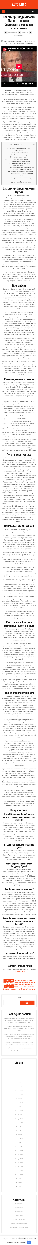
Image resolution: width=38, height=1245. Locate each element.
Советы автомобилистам (19, 1223)
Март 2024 (19, 1143)
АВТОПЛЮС (19, 4)
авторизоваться (19, 971)
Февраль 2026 (19, 1087)
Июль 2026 (19, 1067)
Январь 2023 (19, 1175)
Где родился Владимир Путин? (22, 182)
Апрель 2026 (19, 1079)
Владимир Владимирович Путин (19, 148)
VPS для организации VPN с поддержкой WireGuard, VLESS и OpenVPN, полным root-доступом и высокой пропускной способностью (19, 1036)
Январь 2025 (19, 1111)
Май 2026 (19, 1075)
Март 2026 (19, 1083)
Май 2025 (19, 1099)
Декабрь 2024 (19, 1115)
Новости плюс (19, 1215)
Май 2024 (19, 1135)
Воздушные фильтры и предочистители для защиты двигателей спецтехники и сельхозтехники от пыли (19, 1028)
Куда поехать (19, 1207)
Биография (19, 150)
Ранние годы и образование (21, 152)
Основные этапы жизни (19, 157)
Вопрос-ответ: (19, 165)
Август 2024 (19, 1123)
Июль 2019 (19, 1187)
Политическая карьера (21, 155)
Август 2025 (19, 1095)
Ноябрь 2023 (19, 1159)
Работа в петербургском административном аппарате (21, 160)
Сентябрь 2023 (19, 1167)
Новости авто (19, 1211)
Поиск (19, 997)
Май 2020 (19, 1183)
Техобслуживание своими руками (19, 1227)
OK (29, 1242)
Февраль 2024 (19, 1147)
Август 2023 (19, 1171)
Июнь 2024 (19, 1131)
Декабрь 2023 (19, 1155)
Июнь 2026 (19, 1071)
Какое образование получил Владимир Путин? (22, 174)
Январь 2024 (19, 1151)
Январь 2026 (19, 1091)
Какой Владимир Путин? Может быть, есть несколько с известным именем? (22, 168)
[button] (32, 145)
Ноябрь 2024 (19, 1119)
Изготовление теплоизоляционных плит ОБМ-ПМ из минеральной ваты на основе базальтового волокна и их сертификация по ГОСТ (19, 1020)
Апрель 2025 (19, 1103)
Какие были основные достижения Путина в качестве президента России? (22, 180)
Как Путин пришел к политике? (22, 177)
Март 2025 (19, 1107)
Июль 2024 (19, 1127)
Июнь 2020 (19, 1179)
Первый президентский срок (21, 163)
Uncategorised (19, 1203)
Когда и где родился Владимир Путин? (22, 171)
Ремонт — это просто (19, 1219)
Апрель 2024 (19, 1139)
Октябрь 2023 (19, 1163)
